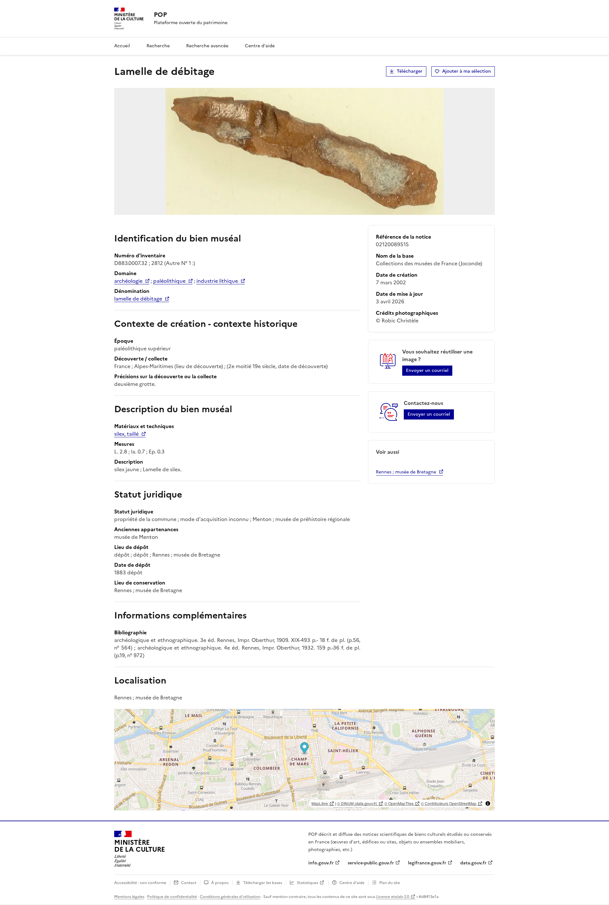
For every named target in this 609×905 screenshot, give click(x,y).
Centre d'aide (260, 46)
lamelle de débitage (138, 298)
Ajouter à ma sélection (466, 71)
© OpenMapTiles (399, 803)
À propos (219, 883)
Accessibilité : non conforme (140, 883)
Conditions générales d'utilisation (230, 897)
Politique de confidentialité (172, 897)
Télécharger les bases (262, 883)
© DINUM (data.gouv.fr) (357, 803)
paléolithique (169, 281)
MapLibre (319, 803)
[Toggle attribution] (488, 803)
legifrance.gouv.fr (427, 863)
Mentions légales (129, 897)
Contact (188, 883)
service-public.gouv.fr (371, 863)
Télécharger (409, 71)
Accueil (122, 46)
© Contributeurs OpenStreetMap (448, 803)
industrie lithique (217, 281)
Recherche (158, 46)
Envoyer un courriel (427, 370)
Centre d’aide (351, 883)
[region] (304, 759)
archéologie (128, 281)
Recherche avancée (207, 46)
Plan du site (389, 883)
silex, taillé (126, 434)
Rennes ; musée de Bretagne (406, 472)
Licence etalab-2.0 (392, 897)
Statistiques (307, 883)
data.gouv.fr (473, 863)
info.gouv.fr (321, 863)
